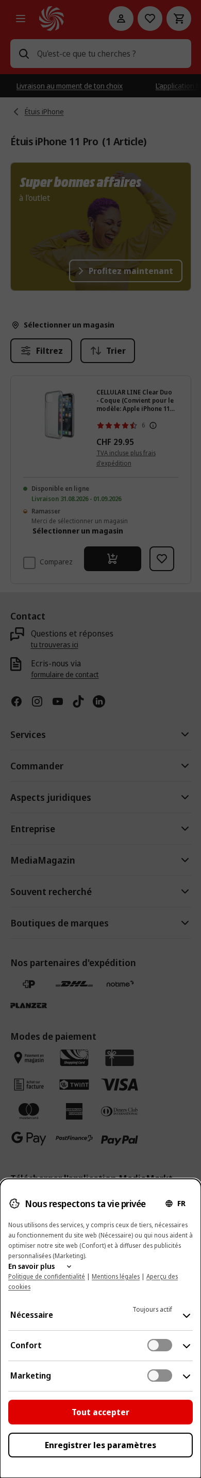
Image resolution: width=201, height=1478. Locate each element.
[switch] (159, 1345)
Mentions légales (116, 1276)
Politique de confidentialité (46, 1276)
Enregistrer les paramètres (100, 1445)
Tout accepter (100, 1412)
